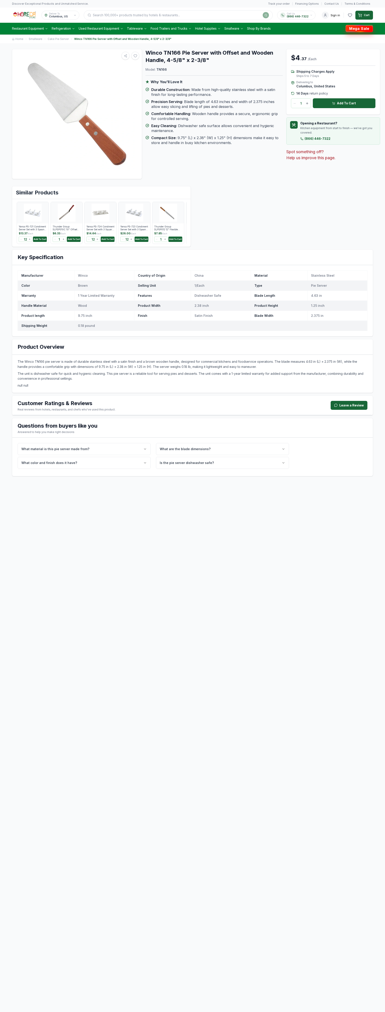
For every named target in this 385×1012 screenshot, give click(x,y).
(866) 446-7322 (317, 138)
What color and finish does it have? (49, 463)
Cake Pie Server (58, 39)
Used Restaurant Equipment (99, 28)
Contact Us (331, 3)
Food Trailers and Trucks (169, 28)
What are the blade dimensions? (185, 449)
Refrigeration (61, 28)
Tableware (135, 28)
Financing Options (307, 3)
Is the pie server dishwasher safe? (187, 463)
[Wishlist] (350, 15)
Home (19, 39)
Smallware (231, 28)
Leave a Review (351, 405)
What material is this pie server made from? (55, 449)
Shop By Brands (259, 28)
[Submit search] (266, 15)
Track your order (279, 3)
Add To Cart (346, 103)
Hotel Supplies (206, 28)
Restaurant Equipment (28, 28)
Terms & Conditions (357, 3)
